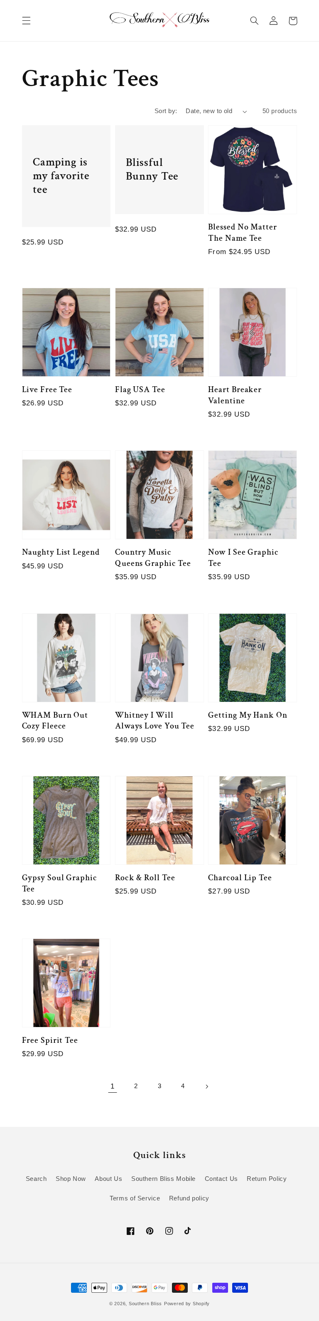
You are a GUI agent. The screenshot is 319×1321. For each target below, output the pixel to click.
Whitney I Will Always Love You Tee (154, 721)
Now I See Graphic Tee (243, 558)
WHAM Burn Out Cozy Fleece (55, 721)
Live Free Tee (47, 389)
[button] (26, 20)
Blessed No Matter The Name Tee (242, 233)
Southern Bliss (145, 1303)
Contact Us (221, 1178)
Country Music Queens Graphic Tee (153, 558)
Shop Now (71, 1178)
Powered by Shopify (187, 1303)
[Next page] (206, 1086)
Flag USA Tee (140, 389)
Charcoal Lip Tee (240, 877)
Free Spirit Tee (50, 1040)
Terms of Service (135, 1198)
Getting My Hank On (247, 715)
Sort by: (166, 111)
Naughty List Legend (61, 552)
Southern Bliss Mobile (163, 1178)
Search (36, 1178)
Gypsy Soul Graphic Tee (59, 883)
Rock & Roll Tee (145, 877)
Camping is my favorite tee (61, 176)
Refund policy (189, 1198)
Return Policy (267, 1178)
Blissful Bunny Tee (152, 169)
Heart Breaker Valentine (235, 395)
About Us (108, 1178)
